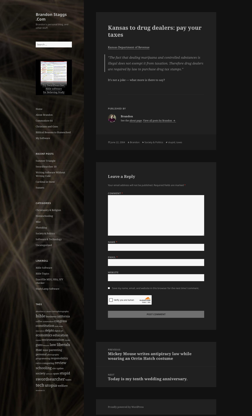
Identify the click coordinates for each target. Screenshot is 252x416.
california (63, 316)
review (60, 362)
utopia (51, 385)
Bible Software (44, 267)
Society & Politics (45, 233)
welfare (63, 386)
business (51, 316)
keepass (46, 345)
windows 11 (40, 390)
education (60, 335)
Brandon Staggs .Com (51, 17)
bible (40, 316)
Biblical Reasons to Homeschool (53, 132)
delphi (49, 330)
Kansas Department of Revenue (128, 47)
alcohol (48, 312)
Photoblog (41, 227)
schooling (44, 368)
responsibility (59, 358)
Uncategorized (44, 245)
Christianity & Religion (48, 210)
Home (39, 109)
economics (44, 335)
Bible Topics (42, 273)
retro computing (45, 363)
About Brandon (44, 114)
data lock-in (40, 331)
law (53, 344)
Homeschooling (44, 216)
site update (58, 368)
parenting (55, 350)
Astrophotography (60, 311)
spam (56, 373)
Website (113, 272)
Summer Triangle (45, 160)
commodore (48, 321)
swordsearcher (50, 379)
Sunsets (40, 187)
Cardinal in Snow (45, 181)
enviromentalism (53, 340)
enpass (38, 340)
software (49, 374)
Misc (38, 221)
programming (43, 358)
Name (112, 242)
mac (39, 350)
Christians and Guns (47, 126)
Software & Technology (49, 239)
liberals (63, 344)
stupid (65, 373)
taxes (68, 379)
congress (60, 321)
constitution (45, 325)
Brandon (135, 142)
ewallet (67, 340)
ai (45, 312)
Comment (115, 193)
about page (136, 120)
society (40, 373)
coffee (39, 321)
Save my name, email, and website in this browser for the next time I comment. (155, 288)
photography (53, 354)
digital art (58, 330)
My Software (43, 138)
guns (39, 345)
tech (40, 385)
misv (45, 350)
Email (113, 257)
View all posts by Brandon (158, 120)
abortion (40, 311)
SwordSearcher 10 (46, 166)
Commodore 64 (44, 120)
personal (41, 354)
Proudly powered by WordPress (126, 407)
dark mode (59, 326)
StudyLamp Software (47, 288)
